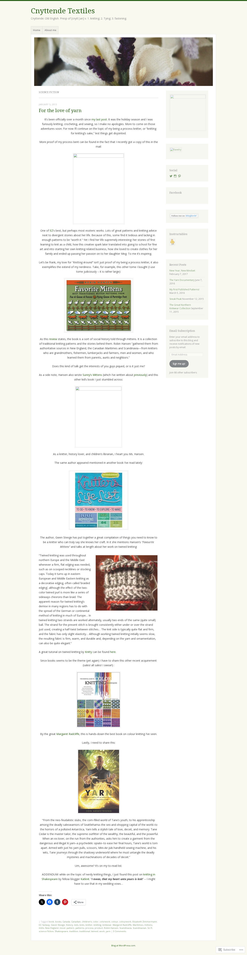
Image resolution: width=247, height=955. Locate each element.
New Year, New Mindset (182, 270)
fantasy (46, 924)
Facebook (175, 192)
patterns (79, 927)
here (113, 652)
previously (140, 375)
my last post (99, 119)
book (51, 921)
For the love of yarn (60, 110)
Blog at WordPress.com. (123, 945)
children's (87, 921)
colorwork (105, 921)
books (58, 921)
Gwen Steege (58, 924)
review (53, 339)
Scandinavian (139, 927)
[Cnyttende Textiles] (123, 61)
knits (82, 924)
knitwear (107, 924)
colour (114, 921)
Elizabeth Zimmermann (144, 921)
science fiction (46, 931)
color (95, 921)
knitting (97, 924)
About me (50, 30)
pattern (70, 927)
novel (62, 927)
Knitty (88, 652)
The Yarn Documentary (182, 280)
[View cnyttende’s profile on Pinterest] (179, 176)
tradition (73, 931)
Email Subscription (182, 330)
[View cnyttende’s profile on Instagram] (175, 176)
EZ (51, 230)
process (89, 927)
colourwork (125, 921)
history (69, 924)
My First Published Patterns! (184, 289)
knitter (88, 924)
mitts (41, 927)
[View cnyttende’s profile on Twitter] (171, 176)
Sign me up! (179, 363)
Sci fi (149, 927)
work (102, 931)
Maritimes (138, 924)
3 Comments (119, 931)
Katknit (85, 879)
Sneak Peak (175, 299)
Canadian (76, 921)
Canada (66, 921)
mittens (148, 924)
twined (94, 931)
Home (36, 30)
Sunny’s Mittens (92, 375)
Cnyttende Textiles (63, 11)
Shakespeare (61, 931)
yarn (108, 931)
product (99, 927)
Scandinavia (125, 927)
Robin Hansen (111, 927)
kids (76, 924)
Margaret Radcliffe (67, 734)
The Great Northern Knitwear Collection (180, 306)
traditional (84, 931)
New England (51, 927)
